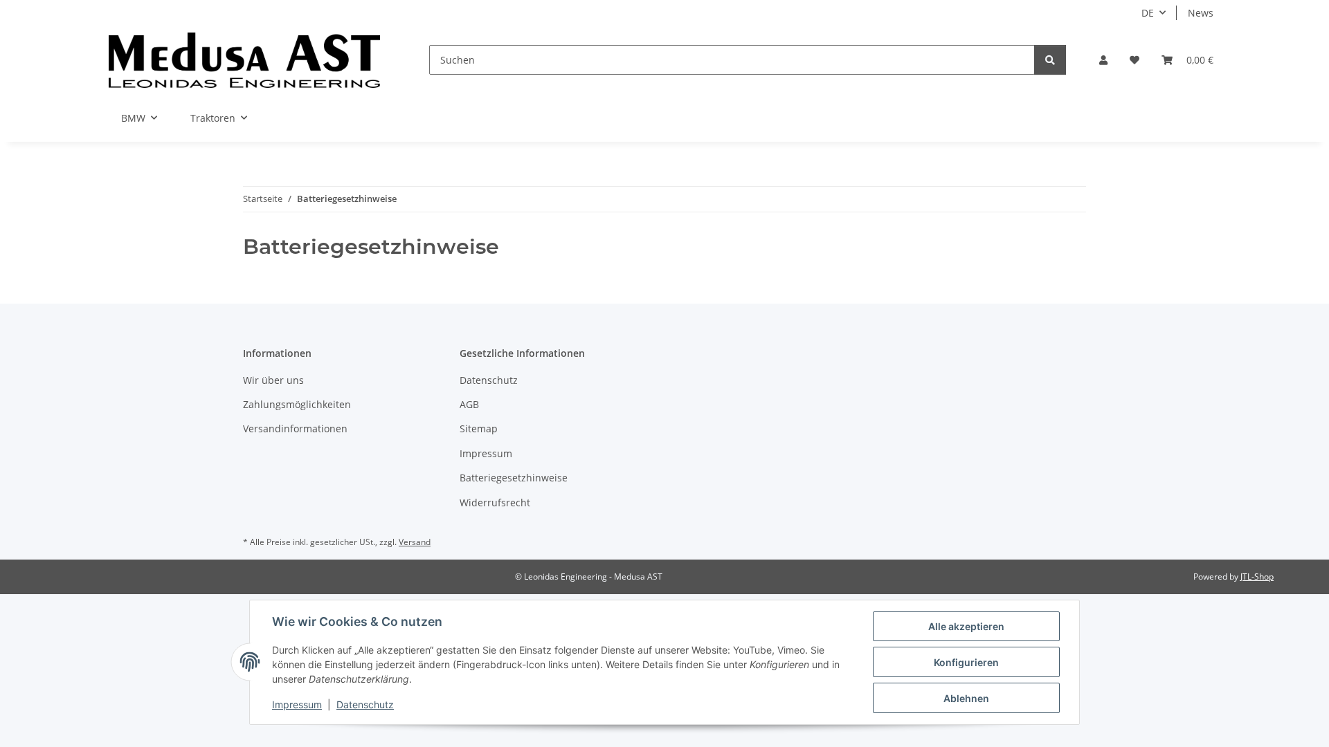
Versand (415, 542)
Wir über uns (273, 380)
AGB (469, 404)
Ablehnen (966, 698)
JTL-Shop (1257, 576)
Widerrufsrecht (495, 502)
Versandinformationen (295, 428)
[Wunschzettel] (1134, 60)
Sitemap (479, 428)
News (1200, 12)
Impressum (297, 704)
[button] (1103, 60)
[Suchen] (1050, 60)
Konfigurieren (966, 662)
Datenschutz (365, 704)
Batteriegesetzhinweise (514, 477)
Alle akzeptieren (966, 626)
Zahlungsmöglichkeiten (297, 404)
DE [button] (1147, 12)
